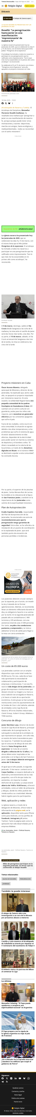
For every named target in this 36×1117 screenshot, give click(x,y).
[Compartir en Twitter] (6, 103)
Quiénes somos (18, 1088)
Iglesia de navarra (9, 879)
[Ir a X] (7, 1078)
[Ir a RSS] (7, 1082)
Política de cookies (18, 1098)
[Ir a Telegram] (2, 1082)
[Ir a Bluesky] (24, 1078)
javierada (6, 884)
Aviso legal (18, 1095)
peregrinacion (25, 879)
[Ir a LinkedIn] (15, 1078)
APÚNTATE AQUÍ (26, 229)
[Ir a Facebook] (2, 1078)
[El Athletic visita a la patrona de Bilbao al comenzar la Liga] (18, 958)
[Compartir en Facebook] (2, 103)
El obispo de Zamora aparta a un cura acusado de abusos (23, 18)
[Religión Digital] (13, 6)
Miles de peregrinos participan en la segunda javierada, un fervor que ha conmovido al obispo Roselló (18, 865)
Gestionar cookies (18, 1113)
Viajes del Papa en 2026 (22, 1)
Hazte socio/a (29, 6)
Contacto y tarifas (18, 1091)
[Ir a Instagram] (11, 1078)
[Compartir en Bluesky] (9, 103)
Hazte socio (18, 1102)
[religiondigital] (18, 1108)
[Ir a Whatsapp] (29, 1078)
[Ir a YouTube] (20, 1078)
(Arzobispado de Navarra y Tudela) (15, 107)
